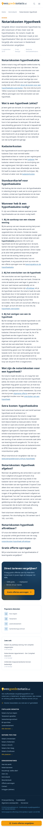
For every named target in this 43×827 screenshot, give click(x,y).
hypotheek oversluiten (10, 308)
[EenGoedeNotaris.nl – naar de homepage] (14, 3)
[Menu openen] (39, 4)
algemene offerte (20, 393)
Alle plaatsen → (7, 754)
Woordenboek (6, 780)
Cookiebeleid (20, 800)
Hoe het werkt (6, 764)
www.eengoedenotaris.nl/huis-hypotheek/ (18, 458)
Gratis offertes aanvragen (18, 592)
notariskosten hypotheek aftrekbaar (16, 541)
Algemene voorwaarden (10, 803)
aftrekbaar (30, 288)
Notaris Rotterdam (8, 742)
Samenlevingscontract (9, 719)
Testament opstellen (9, 716)
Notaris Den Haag (8, 748)
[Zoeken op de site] (34, 4)
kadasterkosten (28, 174)
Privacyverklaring (8, 800)
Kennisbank (12, 12)
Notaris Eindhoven (8, 751)
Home (4, 12)
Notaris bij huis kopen (9, 713)
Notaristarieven (7, 767)
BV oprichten (6, 722)
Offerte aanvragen (8, 783)
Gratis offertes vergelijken (23, 823)
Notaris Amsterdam (8, 739)
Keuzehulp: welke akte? (10, 771)
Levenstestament (8, 725)
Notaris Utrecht (7, 745)
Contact (4, 786)
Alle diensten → (7, 729)
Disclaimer (24, 803)
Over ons (5, 774)
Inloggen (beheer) (8, 789)
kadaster (31, 159)
